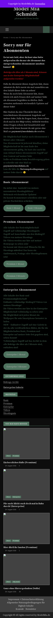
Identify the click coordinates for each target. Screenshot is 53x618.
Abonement (46, 29)
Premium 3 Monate (16, 276)
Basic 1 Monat (13, 208)
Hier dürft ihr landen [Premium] (26, 528)
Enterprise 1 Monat (16, 354)
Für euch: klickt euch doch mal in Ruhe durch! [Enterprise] (26, 484)
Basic (6, 400)
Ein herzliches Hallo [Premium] (26, 443)
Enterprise (8, 406)
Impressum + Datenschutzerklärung (26, 599)
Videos (6, 410)
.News (8, 456)
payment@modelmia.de (24, 131)
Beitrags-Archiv (11, 382)
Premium (7, 403)
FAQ (22, 121)
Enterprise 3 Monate (16, 366)
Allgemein (16, 582)
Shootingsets (9, 413)
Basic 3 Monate (35, 208)
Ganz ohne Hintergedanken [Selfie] (26, 569)
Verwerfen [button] (40, 3)
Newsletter (31, 609)
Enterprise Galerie (13, 387)
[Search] (39, 29)
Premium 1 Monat (15, 264)
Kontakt (20, 609)
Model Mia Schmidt (26, 11)
